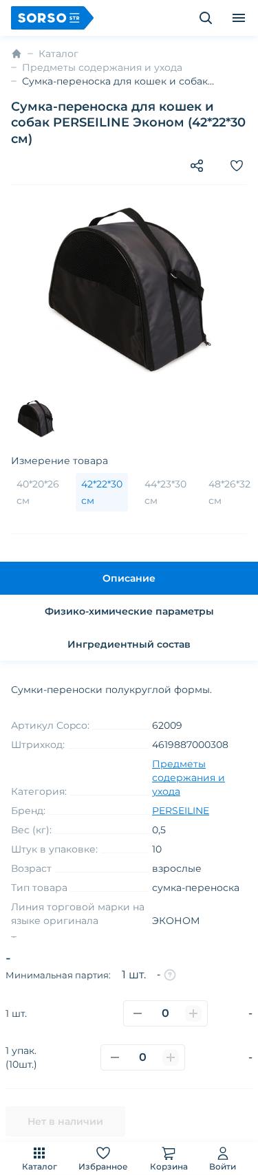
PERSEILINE (180, 810)
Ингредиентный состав (129, 644)
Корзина (169, 1166)
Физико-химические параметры (129, 611)
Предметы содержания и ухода (102, 67)
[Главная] (16, 54)
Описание (129, 578)
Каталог (39, 1166)
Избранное (103, 1166)
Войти (222, 1166)
